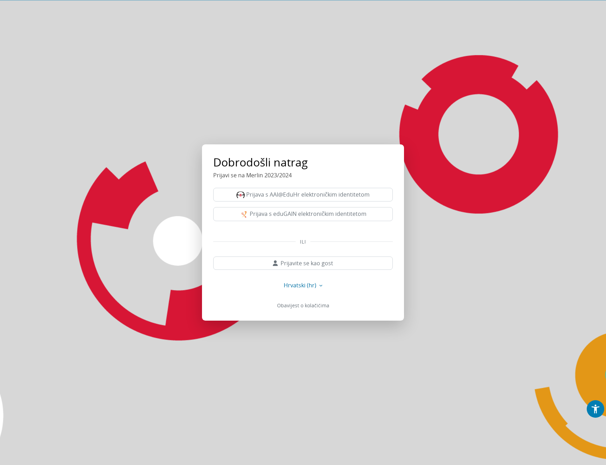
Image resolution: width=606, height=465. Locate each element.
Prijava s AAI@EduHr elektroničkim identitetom (307, 194)
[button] (595, 409)
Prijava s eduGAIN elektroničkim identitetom (307, 214)
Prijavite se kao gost (307, 263)
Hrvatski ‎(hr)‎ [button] (301, 285)
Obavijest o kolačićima (303, 305)
